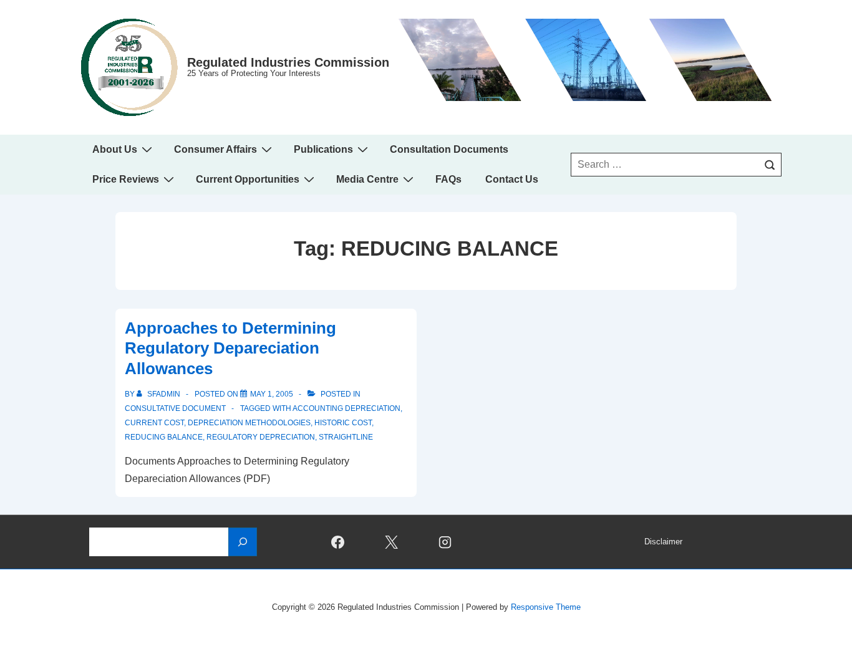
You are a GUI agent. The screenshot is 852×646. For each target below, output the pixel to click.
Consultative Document (175, 408)
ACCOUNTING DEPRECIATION (346, 408)
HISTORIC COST (343, 422)
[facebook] (338, 542)
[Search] (770, 165)
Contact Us (511, 179)
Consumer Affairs (215, 149)
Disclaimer (663, 541)
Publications (323, 149)
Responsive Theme (546, 607)
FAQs (448, 179)
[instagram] (445, 542)
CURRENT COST (154, 422)
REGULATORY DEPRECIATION (260, 437)
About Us (114, 149)
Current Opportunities (247, 179)
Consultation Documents (449, 149)
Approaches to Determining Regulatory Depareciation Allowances (230, 348)
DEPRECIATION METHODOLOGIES (249, 422)
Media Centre (367, 179)
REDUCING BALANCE (164, 437)
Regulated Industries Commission (288, 62)
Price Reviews (125, 179)
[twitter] (392, 542)
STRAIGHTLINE (346, 437)
